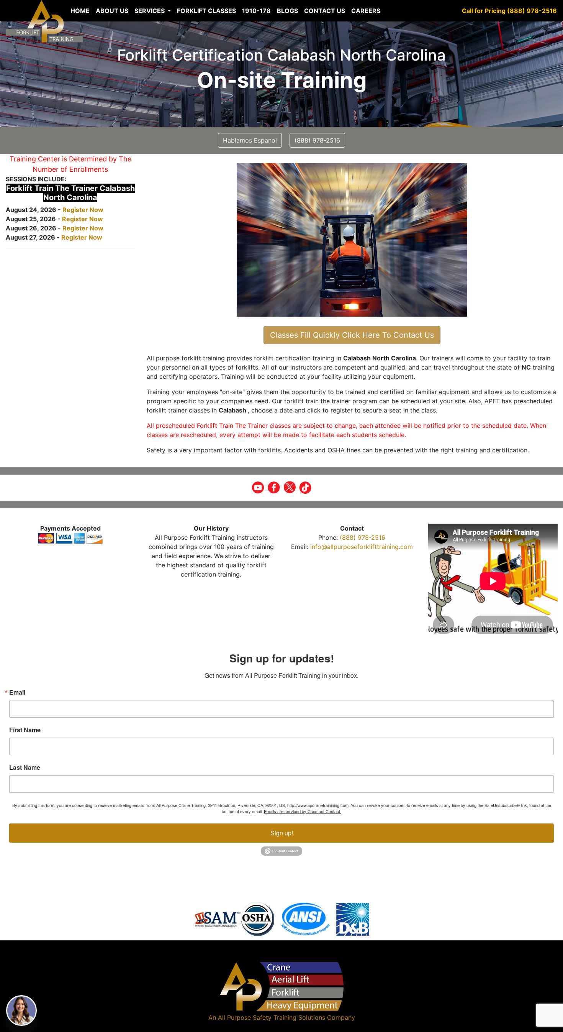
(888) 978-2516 (362, 537)
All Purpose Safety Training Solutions (271, 1017)
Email (17, 692)
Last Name (24, 767)
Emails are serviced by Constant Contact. (302, 811)
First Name (25, 730)
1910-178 (256, 11)
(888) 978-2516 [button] (317, 140)
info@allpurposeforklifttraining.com (361, 547)
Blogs (287, 11)
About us (112, 11)
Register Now (82, 210)
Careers (365, 11)
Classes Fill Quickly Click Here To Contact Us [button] (352, 335)
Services (150, 11)
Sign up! (281, 832)
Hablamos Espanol (250, 140)
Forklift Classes (206, 11)
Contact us (324, 11)
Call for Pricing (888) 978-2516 (509, 11)
